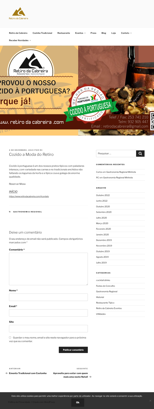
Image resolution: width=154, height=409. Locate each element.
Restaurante (63, 33)
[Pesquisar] (140, 153)
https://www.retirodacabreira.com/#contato (29, 196)
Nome (13, 290)
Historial (100, 297)
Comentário (17, 249)
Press (93, 33)
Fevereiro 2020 (103, 229)
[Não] (150, 400)
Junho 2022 (101, 200)
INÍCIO (13, 191)
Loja (113, 33)
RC (41, 150)
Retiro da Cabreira (18, 33)
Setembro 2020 (104, 212)
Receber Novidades (18, 40)
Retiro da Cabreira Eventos (109, 308)
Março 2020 (102, 223)
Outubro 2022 (103, 195)
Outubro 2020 (103, 206)
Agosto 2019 (102, 257)
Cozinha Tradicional (42, 33)
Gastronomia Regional (27, 212)
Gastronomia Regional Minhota (121, 172)
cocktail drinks (103, 280)
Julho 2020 (101, 217)
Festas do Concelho (105, 286)
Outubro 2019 (103, 251)
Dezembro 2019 (104, 240)
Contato (125, 33)
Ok (77, 402)
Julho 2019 (101, 262)
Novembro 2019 (104, 245)
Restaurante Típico (105, 302)
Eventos (79, 33)
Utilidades (101, 314)
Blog (104, 33)
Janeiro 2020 (102, 234)
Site (11, 321)
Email (13, 306)
